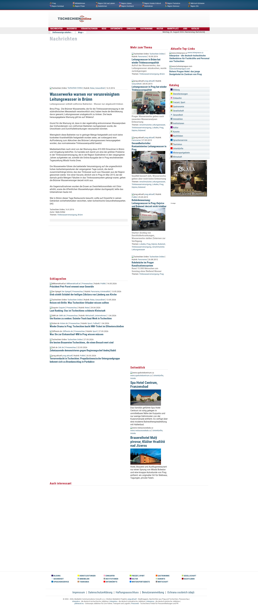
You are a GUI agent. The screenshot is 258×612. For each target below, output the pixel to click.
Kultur (160, 28)
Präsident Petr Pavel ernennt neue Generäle (72, 286)
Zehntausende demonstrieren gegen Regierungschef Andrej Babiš (83, 350)
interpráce (76, 601)
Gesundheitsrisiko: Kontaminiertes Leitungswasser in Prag (149, 146)
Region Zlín (195, 6)
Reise (104, 28)
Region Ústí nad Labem (106, 3)
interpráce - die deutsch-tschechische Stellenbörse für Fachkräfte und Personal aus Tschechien (189, 58)
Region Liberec (126, 3)
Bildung (176, 89)
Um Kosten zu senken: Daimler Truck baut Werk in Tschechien (81, 318)
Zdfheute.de (68, 331)
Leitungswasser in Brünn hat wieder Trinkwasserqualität (146, 61)
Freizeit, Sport (179, 102)
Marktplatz (173, 28)
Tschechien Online (74, 88)
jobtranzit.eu (79, 603)
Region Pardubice (173, 3)
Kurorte (176, 131)
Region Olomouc (173, 6)
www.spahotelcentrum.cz (141, 375)
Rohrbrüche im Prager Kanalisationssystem (143, 264)
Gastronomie (146, 28)
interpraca (150, 601)
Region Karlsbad (58, 6)
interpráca (113, 601)
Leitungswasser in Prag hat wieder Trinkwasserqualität (149, 88)
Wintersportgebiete (181, 152)
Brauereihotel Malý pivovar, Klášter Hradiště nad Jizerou (147, 442)
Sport (89, 323)
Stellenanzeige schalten (61, 32)
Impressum (78, 592)
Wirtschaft (89, 315)
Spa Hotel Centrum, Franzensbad (143, 385)
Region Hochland (127, 6)
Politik (102, 283)
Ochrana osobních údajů (180, 592)
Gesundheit (100, 88)
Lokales (155, 128)
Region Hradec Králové (152, 3)
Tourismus (177, 144)
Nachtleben (178, 136)
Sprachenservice (180, 140)
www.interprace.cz (195, 52)
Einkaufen (131, 28)
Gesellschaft (178, 110)
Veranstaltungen (89, 28)
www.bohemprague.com (179, 69)
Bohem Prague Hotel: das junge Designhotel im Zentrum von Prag (185, 73)
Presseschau (87, 283)
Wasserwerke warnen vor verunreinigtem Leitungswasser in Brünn (85, 97)
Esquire (62, 308)
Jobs (185, 28)
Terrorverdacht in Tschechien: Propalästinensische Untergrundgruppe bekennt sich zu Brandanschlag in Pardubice (85, 360)
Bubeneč (142, 130)
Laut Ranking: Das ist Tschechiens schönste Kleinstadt (77, 310)
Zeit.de (61, 347)
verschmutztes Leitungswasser (152, 125)
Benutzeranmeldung (153, 592)
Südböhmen (102, 6)
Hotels (133, 378)
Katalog (195, 28)
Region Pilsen (80, 6)
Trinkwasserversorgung (67, 215)
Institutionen (178, 123)
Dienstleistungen (180, 94)
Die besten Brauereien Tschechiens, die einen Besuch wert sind (81, 342)
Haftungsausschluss (127, 592)
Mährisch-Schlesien (198, 3)
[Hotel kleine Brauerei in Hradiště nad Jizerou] (189, 195)
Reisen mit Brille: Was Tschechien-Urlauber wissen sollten (79, 302)
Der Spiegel (66, 291)
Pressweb (135, 603)
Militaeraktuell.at (73, 283)
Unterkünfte (116, 28)
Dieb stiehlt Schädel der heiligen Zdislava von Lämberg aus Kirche (83, 294)
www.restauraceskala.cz (140, 430)
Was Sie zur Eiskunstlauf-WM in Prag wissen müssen (76, 334)
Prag (54, 3)
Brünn (80, 215)
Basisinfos (72, 28)
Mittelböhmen (80, 3)
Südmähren (148, 6)
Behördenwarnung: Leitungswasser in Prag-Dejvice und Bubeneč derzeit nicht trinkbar (149, 203)
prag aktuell (67, 356)
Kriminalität (105, 291)
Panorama (95, 291)
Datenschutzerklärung (100, 592)
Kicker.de (64, 323)
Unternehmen (100, 315)
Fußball (96, 323)
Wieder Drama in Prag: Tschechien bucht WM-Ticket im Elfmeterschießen (87, 326)
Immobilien (178, 119)
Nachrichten (56, 28)
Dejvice (134, 130)
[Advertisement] (136, 17)
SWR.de (62, 315)
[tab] (189, 89)
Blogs (80, 32)
